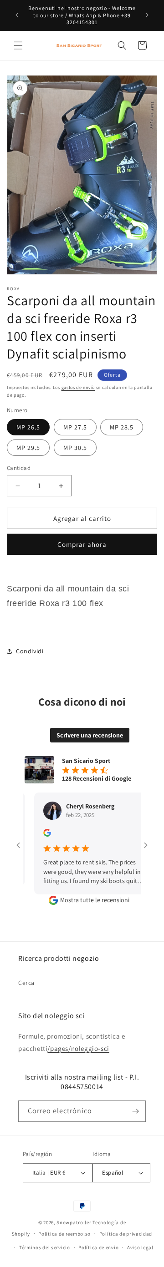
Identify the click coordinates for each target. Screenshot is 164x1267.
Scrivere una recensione (89, 735)
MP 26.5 (28, 427)
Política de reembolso (64, 1234)
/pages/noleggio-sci (78, 1048)
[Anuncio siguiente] (147, 15)
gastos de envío (78, 387)
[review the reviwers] (36, 834)
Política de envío (98, 1247)
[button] (18, 45)
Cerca (26, 983)
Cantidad (19, 468)
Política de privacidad (125, 1234)
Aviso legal (140, 1247)
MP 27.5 (75, 427)
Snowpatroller (73, 1222)
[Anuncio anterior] (17, 15)
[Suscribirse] (135, 1111)
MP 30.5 (75, 448)
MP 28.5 (121, 427)
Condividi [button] (29, 651)
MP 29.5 (28, 448)
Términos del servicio (44, 1247)
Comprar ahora (82, 544)
